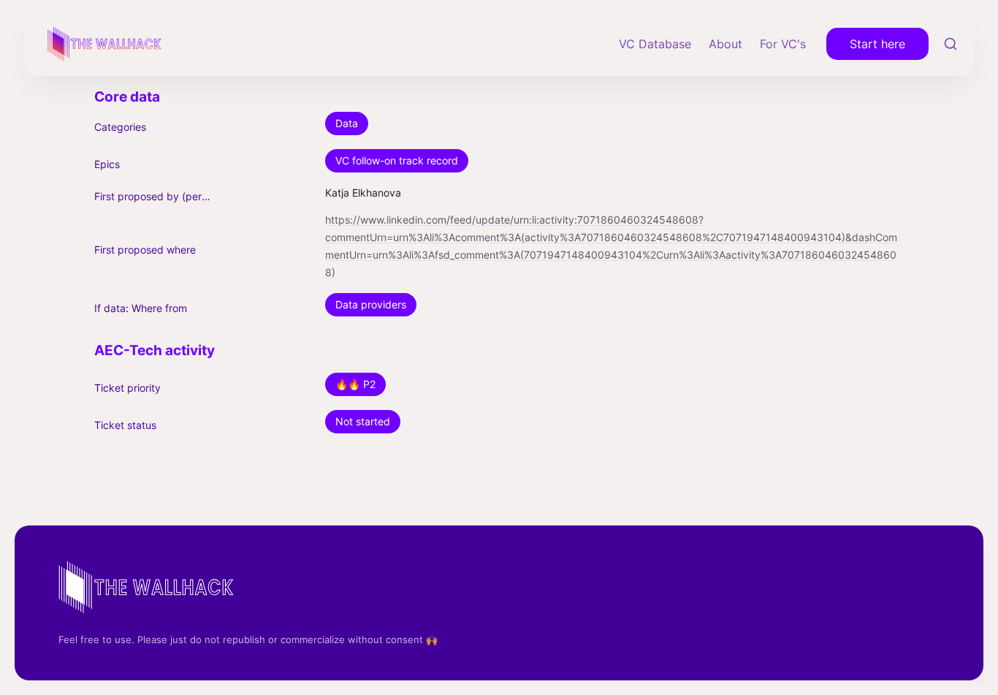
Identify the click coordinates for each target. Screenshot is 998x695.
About (725, 44)
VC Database (655, 44)
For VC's (783, 44)
